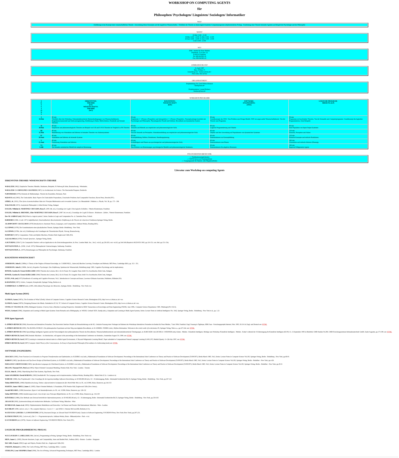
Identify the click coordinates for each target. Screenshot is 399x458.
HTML (264, 324)
